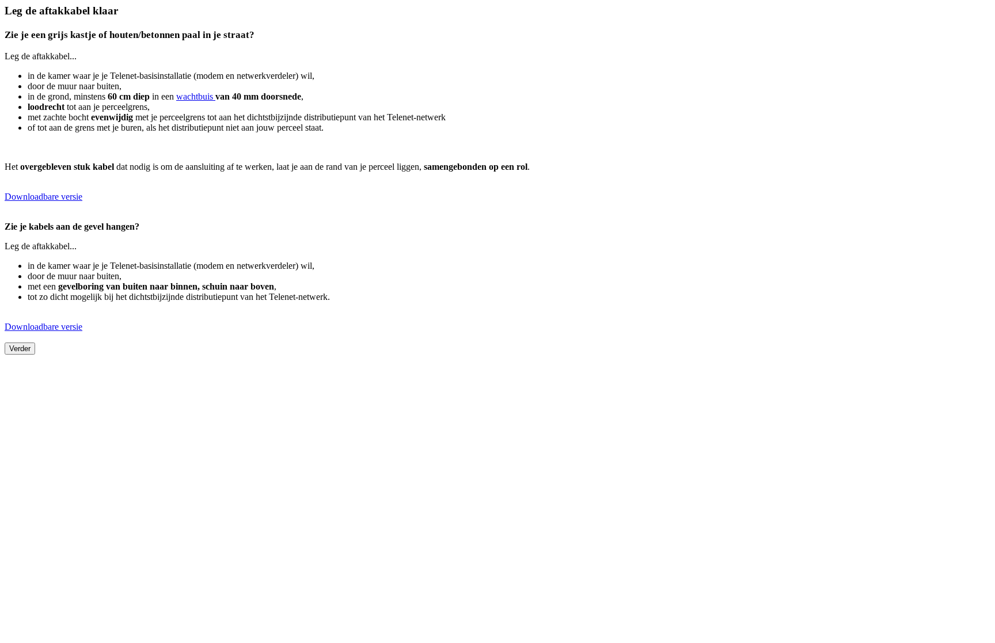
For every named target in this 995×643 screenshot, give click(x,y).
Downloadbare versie (43, 196)
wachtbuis (195, 96)
